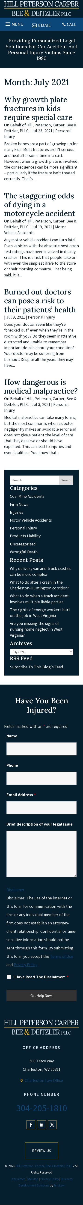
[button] (14, 23)
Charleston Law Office (44, 1080)
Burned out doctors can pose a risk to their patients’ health (40, 300)
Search (66, 480)
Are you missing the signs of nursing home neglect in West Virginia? (36, 629)
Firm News (19, 504)
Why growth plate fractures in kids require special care (38, 108)
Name (11, 736)
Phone (12, 765)
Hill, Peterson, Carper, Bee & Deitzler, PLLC (44, 1166)
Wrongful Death (24, 551)
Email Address (21, 794)
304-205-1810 (41, 1108)
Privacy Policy (25, 964)
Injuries (16, 512)
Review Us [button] (41, 1150)
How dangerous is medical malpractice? (41, 386)
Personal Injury (41, 317)
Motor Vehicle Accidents (31, 520)
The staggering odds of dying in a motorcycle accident (40, 204)
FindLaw (59, 1185)
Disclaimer (15, 889)
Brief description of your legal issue (39, 824)
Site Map (32, 1179)
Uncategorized (23, 544)
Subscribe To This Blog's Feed (36, 667)
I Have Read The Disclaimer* (40, 977)
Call (71, 24)
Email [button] (44, 25)
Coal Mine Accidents (27, 496)
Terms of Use (61, 956)
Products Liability (25, 535)
